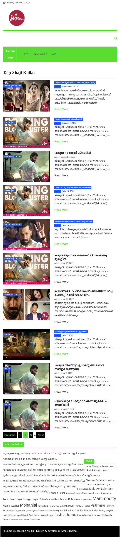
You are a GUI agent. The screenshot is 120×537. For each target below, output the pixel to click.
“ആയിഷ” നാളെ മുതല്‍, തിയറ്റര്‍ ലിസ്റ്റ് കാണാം (30, 458)
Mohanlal (28, 505)
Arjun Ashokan (106, 466)
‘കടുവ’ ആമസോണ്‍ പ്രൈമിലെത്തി (68, 119)
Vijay (94, 515)
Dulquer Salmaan (101, 488)
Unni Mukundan (84, 515)
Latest (9, 34)
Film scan (84, 34)
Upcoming (67, 34)
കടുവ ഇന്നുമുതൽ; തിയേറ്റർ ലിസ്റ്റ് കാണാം (71, 331)
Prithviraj (98, 505)
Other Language (28, 34)
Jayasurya (106, 493)
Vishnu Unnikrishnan (32, 519)
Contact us (28, 41)
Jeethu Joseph (9, 499)
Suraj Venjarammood (12, 515)
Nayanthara (43, 506)
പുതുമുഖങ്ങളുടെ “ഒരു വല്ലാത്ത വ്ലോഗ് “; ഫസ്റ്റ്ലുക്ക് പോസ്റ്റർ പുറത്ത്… (46, 453)
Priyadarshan (20, 511)
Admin (57, 87)
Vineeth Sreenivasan (13, 519)
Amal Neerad (92, 466)
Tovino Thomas (65, 514)
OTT (13, 122)
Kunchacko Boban (64, 499)
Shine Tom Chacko (73, 510)
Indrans (96, 493)
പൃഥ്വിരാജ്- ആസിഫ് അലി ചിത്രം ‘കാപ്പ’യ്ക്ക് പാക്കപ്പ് (75, 83)
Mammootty (104, 498)
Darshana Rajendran (95, 485)
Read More (61, 109)
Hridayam (70, 493)
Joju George (24, 499)
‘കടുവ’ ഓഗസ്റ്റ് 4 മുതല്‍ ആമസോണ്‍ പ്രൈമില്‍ (73, 187)
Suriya (36, 515)
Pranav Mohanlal (82, 506)
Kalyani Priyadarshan (43, 499)
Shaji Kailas (43, 511)
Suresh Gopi (27, 515)
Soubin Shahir (91, 510)
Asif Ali (90, 470)
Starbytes (49, 34)
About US (10, 41)
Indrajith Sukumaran (83, 493)
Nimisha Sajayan (55, 506)
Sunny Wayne (106, 510)
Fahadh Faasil (57, 492)
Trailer (99, 34)
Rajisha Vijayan (32, 511)
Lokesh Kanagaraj (84, 499)
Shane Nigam (56, 510)
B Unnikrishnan (109, 480)
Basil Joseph (102, 470)
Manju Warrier (11, 505)
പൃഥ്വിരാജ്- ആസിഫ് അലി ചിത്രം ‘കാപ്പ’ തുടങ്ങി (73, 221)
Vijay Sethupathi (104, 515)
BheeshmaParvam (94, 480)
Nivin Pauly (68, 505)
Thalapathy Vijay (47, 515)
